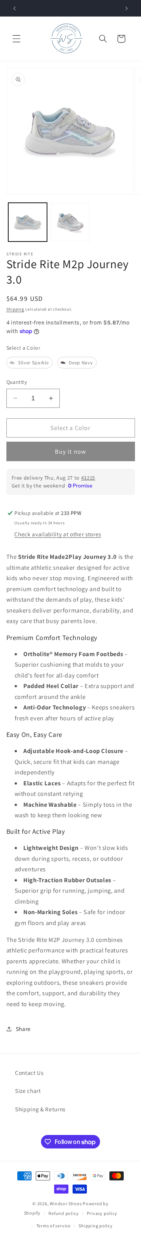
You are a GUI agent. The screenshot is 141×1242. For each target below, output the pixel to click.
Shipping (15, 309)
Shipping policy (96, 1225)
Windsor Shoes (66, 1203)
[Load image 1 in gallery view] (27, 222)
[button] (17, 39)
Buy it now (70, 451)
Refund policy (64, 1213)
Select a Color (23, 347)
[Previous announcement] (14, 8)
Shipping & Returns (40, 1109)
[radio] (29, 362)
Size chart (28, 1090)
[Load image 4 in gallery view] (70, 222)
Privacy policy (102, 1213)
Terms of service (53, 1225)
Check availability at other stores (57, 534)
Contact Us (29, 1072)
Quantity (16, 381)
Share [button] (23, 1028)
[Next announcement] (126, 8)
